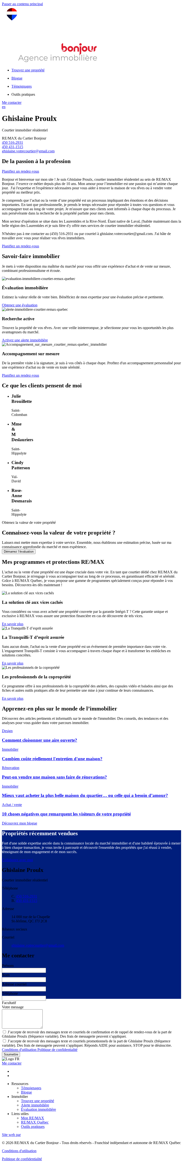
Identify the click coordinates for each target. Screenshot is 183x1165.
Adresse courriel (14, 984)
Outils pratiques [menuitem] (23, 94)
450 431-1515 (12, 147)
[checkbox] (91, 1034)
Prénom (8, 966)
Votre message (13, 1007)
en (3, 107)
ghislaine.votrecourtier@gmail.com (28, 151)
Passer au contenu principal (22, 4)
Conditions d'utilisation (19, 1050)
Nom (6, 975)
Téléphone (10, 993)
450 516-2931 (12, 142)
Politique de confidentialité (57, 1050)
